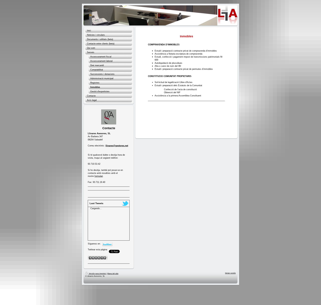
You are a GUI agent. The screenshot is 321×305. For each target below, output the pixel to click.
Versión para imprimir (97, 274)
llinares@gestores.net (116, 145)
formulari (98, 176)
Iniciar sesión (230, 273)
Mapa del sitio (112, 274)
